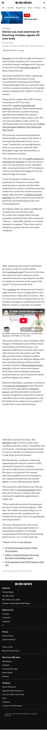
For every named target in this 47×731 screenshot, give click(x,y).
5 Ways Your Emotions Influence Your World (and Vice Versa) (23, 127)
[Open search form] (44, 3)
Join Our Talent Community (13, 694)
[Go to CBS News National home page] (23, 3)
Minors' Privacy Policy (10, 651)
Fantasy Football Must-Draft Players (16, 603)
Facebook (6, 618)
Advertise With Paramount (12, 691)
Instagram (6, 621)
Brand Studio (7, 673)
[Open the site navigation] (8, 3)
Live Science (25, 542)
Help (4, 698)
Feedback (6, 702)
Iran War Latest (8, 596)
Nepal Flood (21, 8)
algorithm (6, 443)
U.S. (3, 8)
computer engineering (16, 386)
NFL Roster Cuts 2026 (11, 600)
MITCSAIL (15, 336)
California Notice (9, 639)
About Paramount (9, 687)
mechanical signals (26, 490)
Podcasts (5, 665)
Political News (7, 592)
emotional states (15, 272)
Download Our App (10, 669)
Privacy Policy (7, 636)
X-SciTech (6, 28)
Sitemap (5, 676)
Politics (37, 8)
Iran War (10, 8)
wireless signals (30, 67)
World (30, 8)
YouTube (27, 336)
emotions (11, 289)
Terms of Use (7, 647)
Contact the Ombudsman (12, 706)
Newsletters (7, 661)
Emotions (6, 58)
